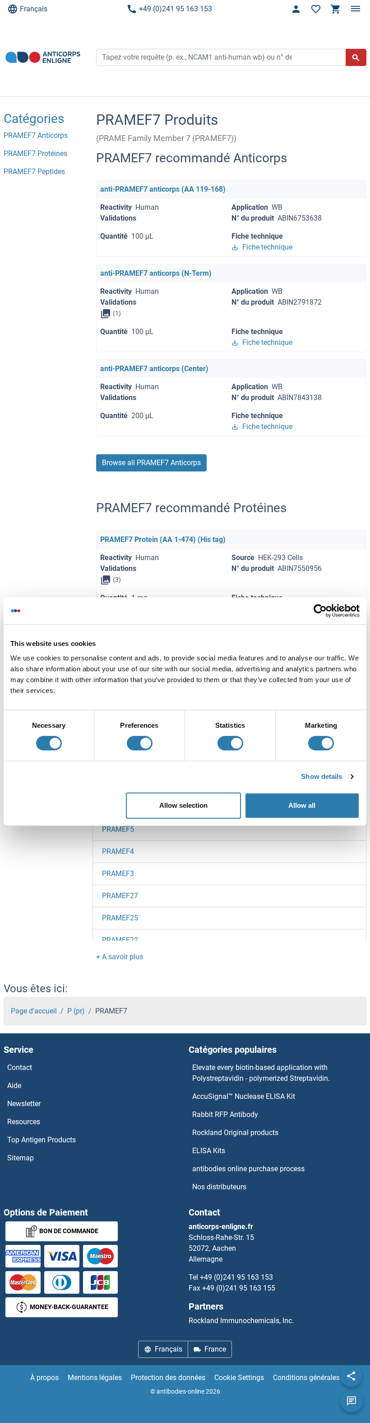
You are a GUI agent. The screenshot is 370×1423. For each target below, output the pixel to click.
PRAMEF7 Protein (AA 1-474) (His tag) (163, 539)
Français (33, 9)
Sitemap (20, 1158)
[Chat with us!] (351, 1401)
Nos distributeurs (219, 1187)
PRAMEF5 (118, 829)
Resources (23, 1121)
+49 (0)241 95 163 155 (238, 1288)
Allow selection (183, 805)
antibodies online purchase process (248, 1168)
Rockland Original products (235, 1132)
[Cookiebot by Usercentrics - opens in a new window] (320, 610)
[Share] (351, 1376)
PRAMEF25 (120, 918)
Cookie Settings (239, 1377)
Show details (321, 776)
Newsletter (24, 1103)
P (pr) (76, 1011)
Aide (14, 1085)
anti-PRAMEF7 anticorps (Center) (154, 368)
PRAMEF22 (120, 940)
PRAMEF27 (120, 895)
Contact (19, 1067)
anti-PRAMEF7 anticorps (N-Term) (156, 273)
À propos (44, 1377)
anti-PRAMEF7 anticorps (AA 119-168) (163, 189)
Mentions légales (95, 1377)
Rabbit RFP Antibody (225, 1114)
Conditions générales (306, 1377)
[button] (119, 956)
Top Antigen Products (41, 1140)
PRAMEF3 (118, 873)
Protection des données (168, 1377)
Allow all (301, 805)
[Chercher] (356, 57)
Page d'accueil (34, 1011)
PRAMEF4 (118, 851)
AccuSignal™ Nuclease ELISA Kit (243, 1096)
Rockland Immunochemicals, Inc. (241, 1320)
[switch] (140, 743)
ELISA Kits (208, 1150)
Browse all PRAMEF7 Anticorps (151, 462)
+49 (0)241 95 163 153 (175, 9)
